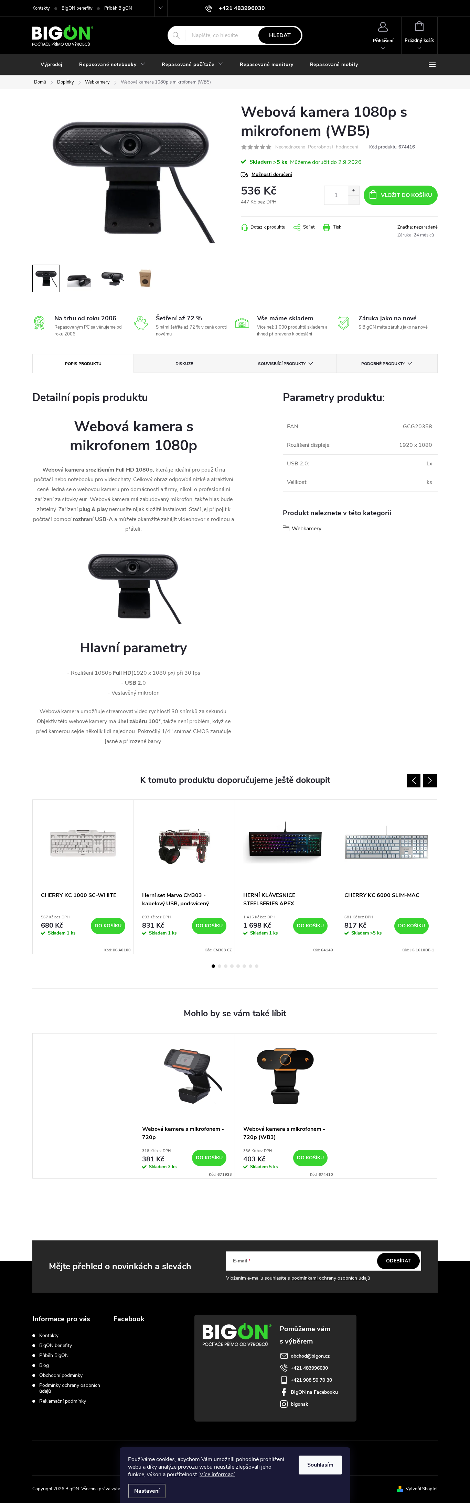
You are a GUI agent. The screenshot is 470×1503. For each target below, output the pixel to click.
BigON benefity (77, 8)
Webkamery (306, 528)
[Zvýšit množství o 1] (353, 190)
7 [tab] (250, 966)
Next (430, 780)
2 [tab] (219, 966)
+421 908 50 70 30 (311, 1380)
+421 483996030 (309, 1368)
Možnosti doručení (272, 174)
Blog (44, 1365)
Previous (413, 780)
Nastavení (147, 1491)
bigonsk (299, 1404)
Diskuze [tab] (184, 363)
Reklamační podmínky (62, 1401)
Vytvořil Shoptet (422, 1489)
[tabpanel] (83, 877)
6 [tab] (244, 966)
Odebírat (398, 1261)
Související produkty (282, 363)
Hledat (280, 35)
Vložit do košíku (406, 195)
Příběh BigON (118, 8)
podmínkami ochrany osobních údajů (330, 1278)
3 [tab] (225, 966)
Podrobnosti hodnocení (333, 147)
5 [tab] (238, 966)
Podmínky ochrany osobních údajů (69, 1388)
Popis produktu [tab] (83, 363)
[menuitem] (51, 64)
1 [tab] (213, 966)
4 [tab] (232, 966)
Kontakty (41, 8)
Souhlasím (320, 1465)
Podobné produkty (383, 363)
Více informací (217, 1474)
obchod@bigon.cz (310, 1356)
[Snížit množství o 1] (353, 200)
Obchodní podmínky (61, 1375)
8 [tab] (256, 966)
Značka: (417, 227)
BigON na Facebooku (314, 1392)
